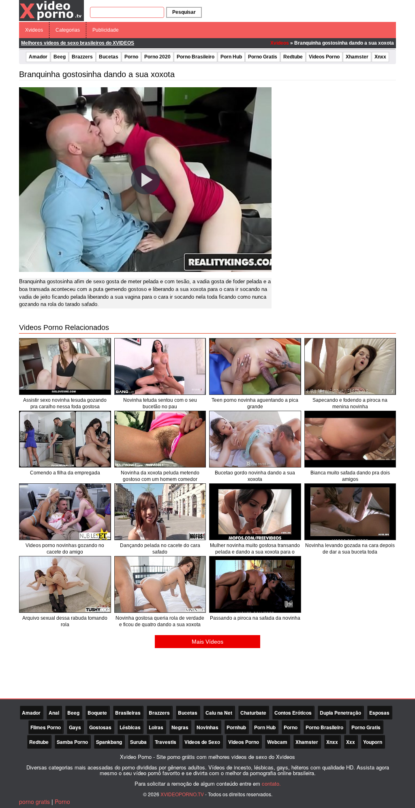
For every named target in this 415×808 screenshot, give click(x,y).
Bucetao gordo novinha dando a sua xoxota (255, 476)
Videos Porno (324, 57)
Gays (75, 727)
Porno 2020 (157, 57)
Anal (54, 712)
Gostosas (100, 727)
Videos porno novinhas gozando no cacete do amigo (65, 549)
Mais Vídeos (207, 641)
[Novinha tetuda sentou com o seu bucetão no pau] (160, 366)
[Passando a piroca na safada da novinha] (255, 584)
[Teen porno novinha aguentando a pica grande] (255, 366)
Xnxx (380, 57)
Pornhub (236, 727)
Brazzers (82, 57)
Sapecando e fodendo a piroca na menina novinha (349, 403)
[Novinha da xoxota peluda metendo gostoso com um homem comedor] (160, 439)
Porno (131, 57)
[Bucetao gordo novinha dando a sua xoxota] (255, 439)
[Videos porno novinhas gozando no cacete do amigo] (65, 512)
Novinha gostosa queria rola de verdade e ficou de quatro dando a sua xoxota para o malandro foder (160, 624)
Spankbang (109, 742)
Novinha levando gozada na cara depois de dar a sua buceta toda (350, 549)
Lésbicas (130, 727)
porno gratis (34, 801)
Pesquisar (184, 12)
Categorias (68, 30)
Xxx (350, 742)
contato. (271, 783)
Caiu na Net (218, 712)
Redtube (293, 57)
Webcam (277, 742)
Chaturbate (253, 712)
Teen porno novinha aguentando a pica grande (255, 403)
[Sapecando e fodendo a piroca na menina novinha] (350, 366)
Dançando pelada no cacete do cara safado (160, 549)
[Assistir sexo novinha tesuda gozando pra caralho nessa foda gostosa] (65, 366)
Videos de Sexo (202, 742)
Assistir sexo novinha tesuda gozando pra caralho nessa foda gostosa (65, 403)
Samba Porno (72, 742)
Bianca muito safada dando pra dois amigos (350, 476)
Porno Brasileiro (195, 57)
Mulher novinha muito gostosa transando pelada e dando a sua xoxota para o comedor (255, 552)
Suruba (138, 742)
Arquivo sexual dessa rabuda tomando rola (64, 621)
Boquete (97, 712)
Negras (179, 727)
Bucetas (108, 57)
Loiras (156, 727)
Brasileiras (128, 712)
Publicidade (105, 30)
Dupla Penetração (340, 712)
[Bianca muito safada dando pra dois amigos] (350, 439)
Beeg (59, 57)
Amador (38, 57)
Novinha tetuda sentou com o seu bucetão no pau (160, 403)
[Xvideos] (51, 10)
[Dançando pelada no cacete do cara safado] (160, 512)
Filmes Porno (45, 727)
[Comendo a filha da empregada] (65, 439)
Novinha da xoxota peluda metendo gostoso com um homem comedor (160, 476)
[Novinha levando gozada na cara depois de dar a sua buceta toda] (350, 512)
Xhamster (357, 57)
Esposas (379, 712)
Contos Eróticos (293, 712)
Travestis (165, 742)
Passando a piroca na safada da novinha (255, 618)
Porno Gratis (262, 57)
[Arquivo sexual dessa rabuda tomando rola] (65, 584)
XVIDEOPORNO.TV (182, 794)
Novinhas (207, 727)
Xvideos (34, 30)
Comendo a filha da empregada (65, 473)
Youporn (372, 742)
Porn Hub (231, 57)
